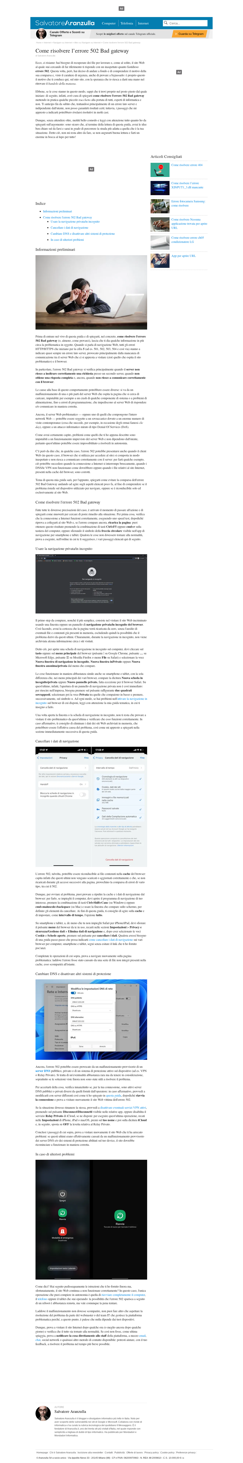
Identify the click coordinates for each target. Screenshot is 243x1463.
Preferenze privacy (186, 1452)
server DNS (43, 1071)
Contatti (109, 1452)
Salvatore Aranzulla (46, 56)
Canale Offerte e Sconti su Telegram (67, 33)
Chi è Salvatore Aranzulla (63, 1452)
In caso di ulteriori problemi (67, 240)
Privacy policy (151, 1452)
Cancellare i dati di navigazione (69, 227)
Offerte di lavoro (134, 1452)
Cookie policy (167, 1452)
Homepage (42, 1452)
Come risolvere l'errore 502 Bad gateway (67, 217)
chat (38, 1340)
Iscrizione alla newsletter (90, 1452)
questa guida (113, 1095)
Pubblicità (119, 1452)
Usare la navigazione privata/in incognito (75, 221)
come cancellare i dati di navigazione (111, 940)
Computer (109, 23)
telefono (42, 1299)
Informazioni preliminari (57, 211)
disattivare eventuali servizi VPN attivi (123, 1107)
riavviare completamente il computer (123, 1295)
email (142, 1336)
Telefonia (127, 23)
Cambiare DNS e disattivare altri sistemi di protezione (83, 233)
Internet (143, 23)
